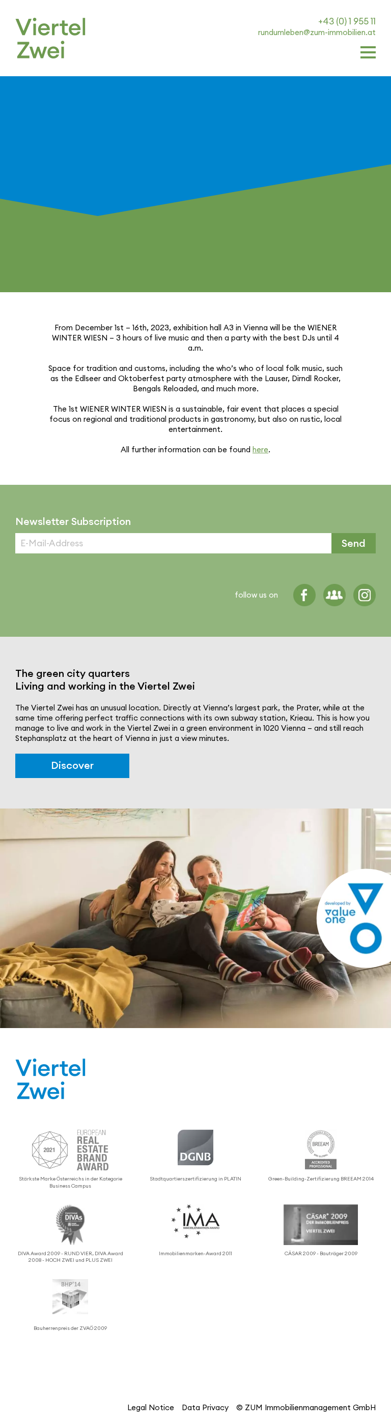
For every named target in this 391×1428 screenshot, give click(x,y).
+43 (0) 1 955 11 (347, 21)
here (260, 449)
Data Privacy (205, 1407)
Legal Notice (150, 1407)
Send (354, 543)
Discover (72, 765)
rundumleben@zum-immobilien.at (317, 32)
